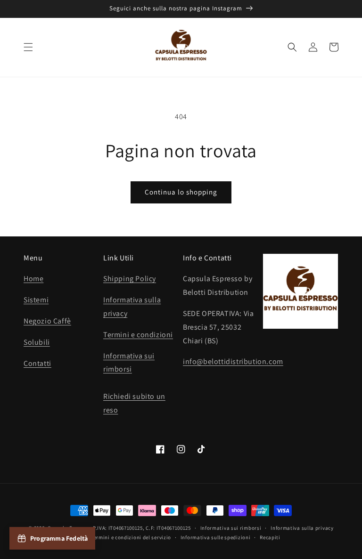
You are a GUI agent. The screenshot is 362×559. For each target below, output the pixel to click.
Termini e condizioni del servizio (131, 537)
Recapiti (270, 537)
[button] (28, 47)
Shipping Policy (129, 279)
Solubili (37, 342)
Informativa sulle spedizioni (216, 537)
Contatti (37, 363)
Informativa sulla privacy (302, 528)
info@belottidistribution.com (233, 361)
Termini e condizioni (138, 335)
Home (33, 279)
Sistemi (36, 300)
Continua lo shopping (181, 191)
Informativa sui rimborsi (231, 528)
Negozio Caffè (47, 321)
